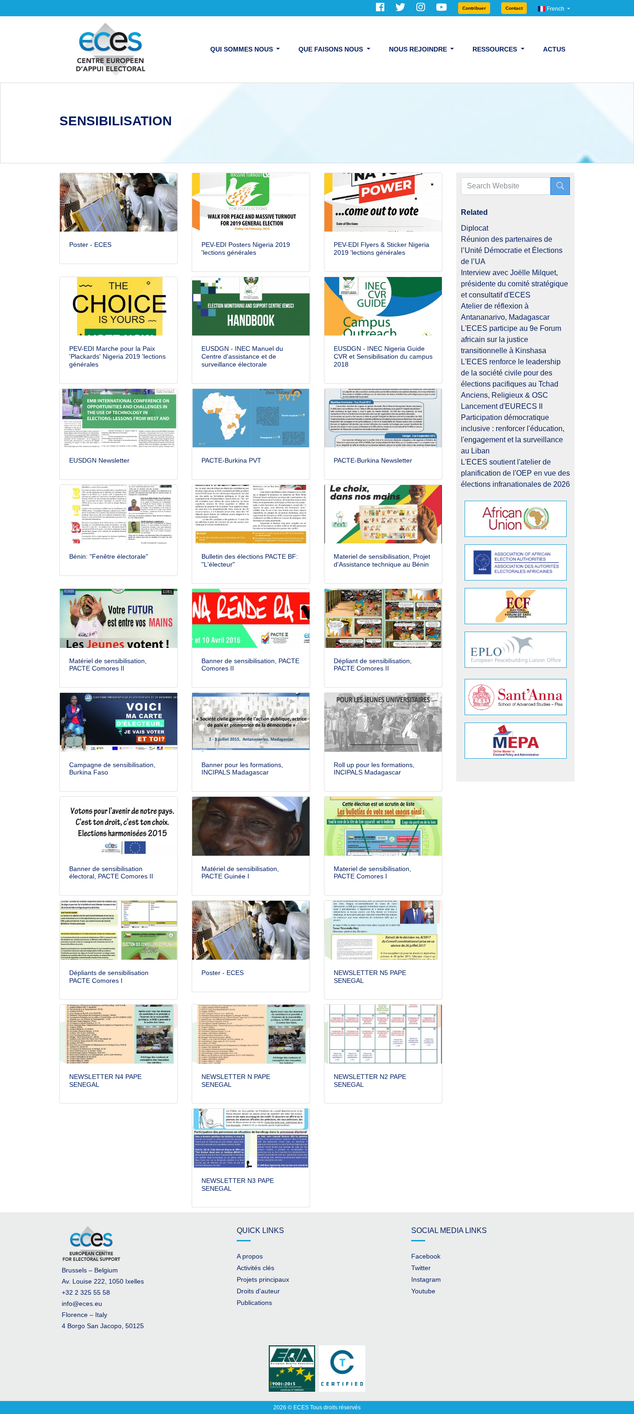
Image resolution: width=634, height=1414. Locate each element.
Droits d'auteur (258, 1291)
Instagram (426, 1279)
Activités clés (255, 1268)
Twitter (421, 1268)
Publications (254, 1302)
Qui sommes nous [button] (242, 49)
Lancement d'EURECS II (502, 406)
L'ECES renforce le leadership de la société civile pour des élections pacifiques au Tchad (511, 373)
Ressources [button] (495, 49)
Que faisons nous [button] (331, 49)
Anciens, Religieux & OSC (504, 395)
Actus (554, 49)
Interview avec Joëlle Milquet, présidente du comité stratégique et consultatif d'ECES (514, 284)
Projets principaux (263, 1279)
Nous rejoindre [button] (419, 49)
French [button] (555, 9)
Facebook (425, 1256)
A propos (250, 1256)
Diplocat (474, 228)
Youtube (423, 1291)
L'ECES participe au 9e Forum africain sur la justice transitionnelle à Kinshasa (511, 339)
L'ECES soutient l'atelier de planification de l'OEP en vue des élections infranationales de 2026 (515, 473)
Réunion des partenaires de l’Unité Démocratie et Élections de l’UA (512, 250)
